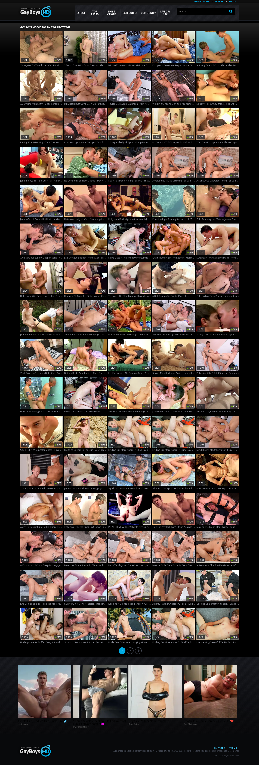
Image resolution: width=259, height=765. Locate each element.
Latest (81, 13)
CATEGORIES (129, 13)
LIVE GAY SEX (165, 13)
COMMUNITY (148, 13)
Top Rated (95, 13)
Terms (233, 748)
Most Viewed (111, 13)
